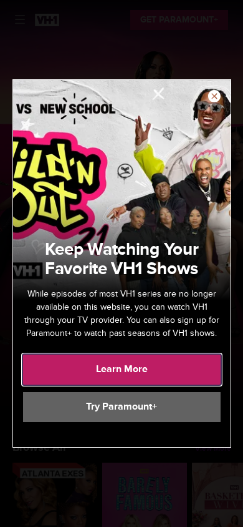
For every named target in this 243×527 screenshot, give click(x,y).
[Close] (214, 97)
